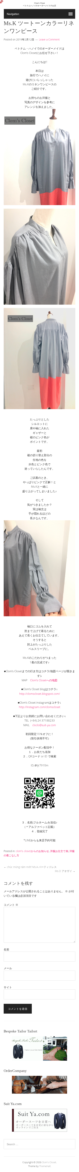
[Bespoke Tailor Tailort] (39, 1048)
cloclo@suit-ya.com (44, 725)
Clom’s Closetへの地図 (43, 680)
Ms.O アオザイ (65, 871)
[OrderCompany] (39, 1085)
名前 (6, 949)
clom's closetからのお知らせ (32, 851)
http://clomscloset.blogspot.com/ (39, 693)
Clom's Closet (49, 1162)
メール (8, 968)
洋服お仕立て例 (59, 851)
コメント (11, 905)
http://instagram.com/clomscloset (39, 707)
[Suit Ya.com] (39, 1120)
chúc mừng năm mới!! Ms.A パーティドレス (30, 867)
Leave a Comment (49, 39)
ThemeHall (45, 1166)
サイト (8, 987)
